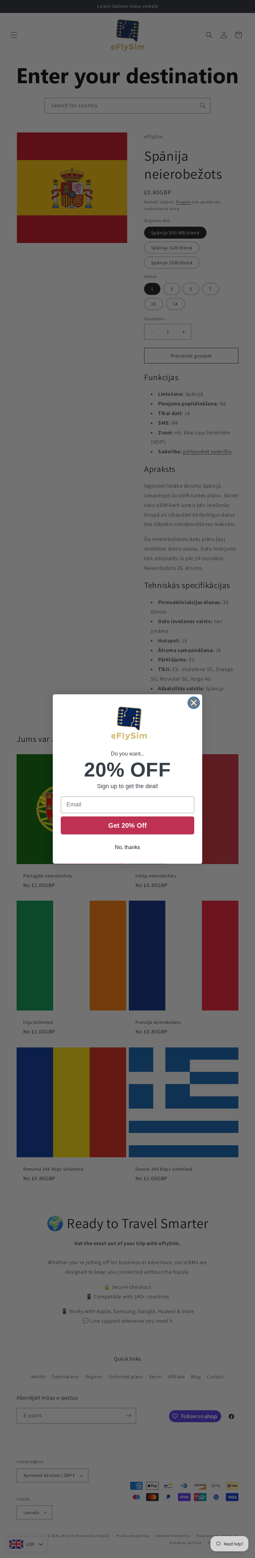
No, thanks (127, 847)
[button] (127, 724)
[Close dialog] (194, 703)
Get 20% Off (127, 825)
